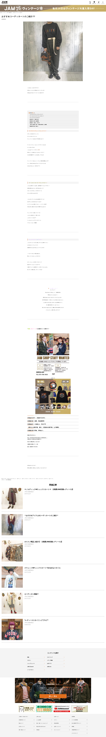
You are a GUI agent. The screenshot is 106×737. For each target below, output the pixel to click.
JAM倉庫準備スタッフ (75, 729)
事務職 (73, 726)
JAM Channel (30, 666)
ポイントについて (57, 729)
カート (99, 3)
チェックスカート (26, 478)
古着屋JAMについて (22, 719)
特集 (28, 657)
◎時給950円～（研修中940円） (34, 119)
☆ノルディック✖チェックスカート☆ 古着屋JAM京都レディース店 (48, 489)
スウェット (19, 478)
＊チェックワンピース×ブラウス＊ (35, 117)
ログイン (55, 719)
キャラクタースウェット (12, 478)
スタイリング (50, 657)
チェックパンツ (32, 478)
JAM (6, 479)
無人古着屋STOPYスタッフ (76, 723)
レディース (51, 478)
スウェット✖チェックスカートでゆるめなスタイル (42, 568)
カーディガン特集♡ (31, 594)
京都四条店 (9, 479)
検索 (90, 3)
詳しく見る (53, 696)
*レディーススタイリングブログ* (36, 620)
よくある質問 (38, 719)
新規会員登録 (56, 723)
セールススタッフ (75, 733)
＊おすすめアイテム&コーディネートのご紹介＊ (41, 515)
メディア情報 (50, 660)
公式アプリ (49, 663)
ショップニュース (31, 663)
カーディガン (4, 478)
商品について (21, 723)
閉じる (33, 112)
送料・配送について (22, 729)
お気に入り (94, 3)
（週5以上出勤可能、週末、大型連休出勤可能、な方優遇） (38, 124)
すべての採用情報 (75, 719)
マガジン (29, 660)
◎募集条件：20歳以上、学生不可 (35, 122)
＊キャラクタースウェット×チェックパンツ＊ (36, 114)
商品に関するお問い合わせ (40, 726)
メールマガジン (30, 669)
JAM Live (49, 666)
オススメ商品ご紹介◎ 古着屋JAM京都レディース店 (43, 542)
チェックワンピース (40, 478)
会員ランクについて (57, 726)
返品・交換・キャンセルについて (42, 723)
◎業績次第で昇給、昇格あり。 (34, 126)
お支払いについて (22, 726)
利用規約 (37, 729)
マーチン (46, 478)
